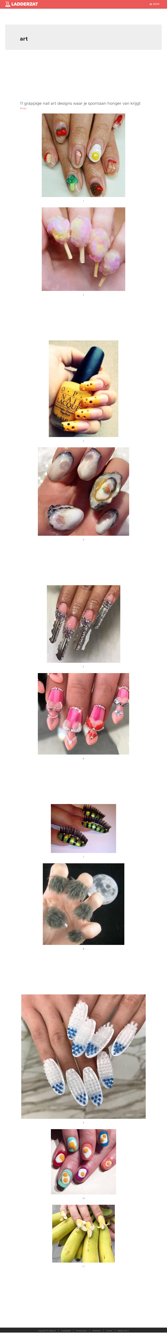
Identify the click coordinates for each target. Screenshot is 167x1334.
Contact (109, 1331)
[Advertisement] (83, 69)
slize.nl (126, 1331)
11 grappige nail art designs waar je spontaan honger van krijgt (80, 103)
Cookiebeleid (66, 1331)
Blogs (23, 108)
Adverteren (96, 1331)
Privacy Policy (81, 1331)
